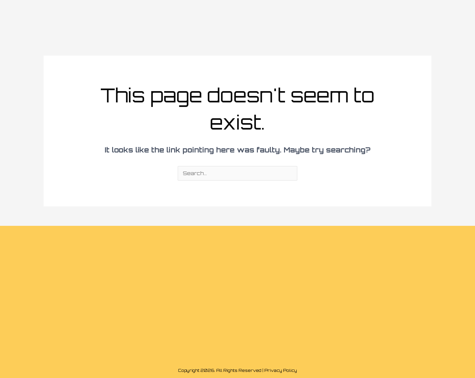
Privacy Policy (280, 370)
